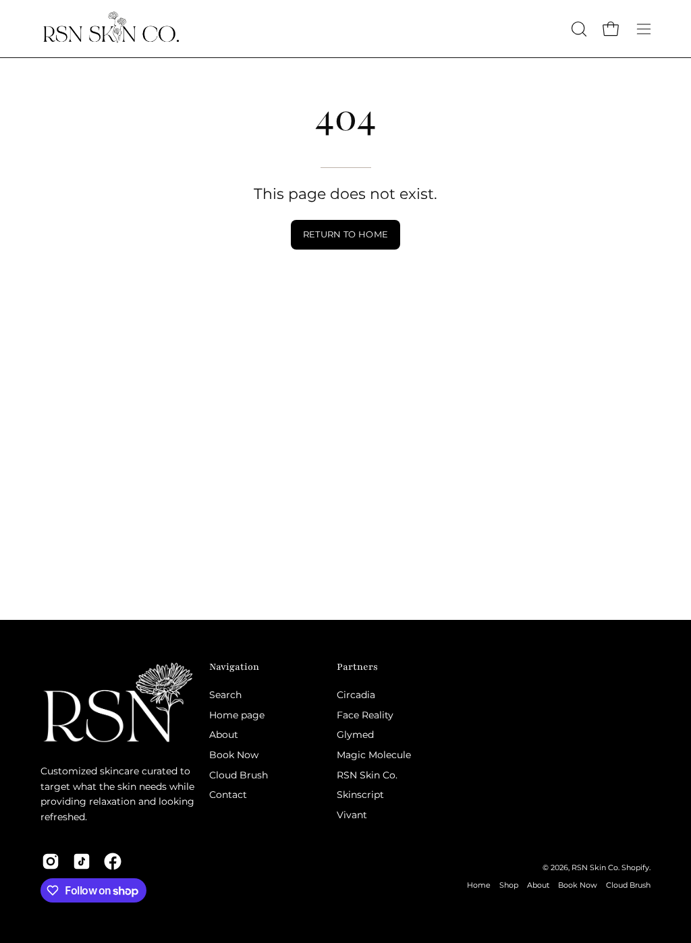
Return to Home (345, 234)
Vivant (352, 815)
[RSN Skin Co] (111, 28)
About (223, 734)
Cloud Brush (238, 775)
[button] (577, 29)
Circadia (356, 695)
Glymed (355, 734)
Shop (508, 885)
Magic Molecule (374, 755)
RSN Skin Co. (367, 775)
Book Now (233, 755)
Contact (228, 795)
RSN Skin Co (595, 867)
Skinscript (360, 795)
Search (225, 695)
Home (479, 885)
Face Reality (365, 714)
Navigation (234, 666)
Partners (357, 666)
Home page (237, 714)
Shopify (635, 867)
